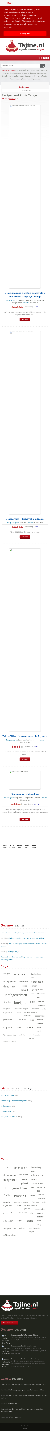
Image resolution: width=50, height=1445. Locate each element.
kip (38, 997)
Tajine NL (4, 933)
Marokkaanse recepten (21, 1009)
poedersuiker (40, 1016)
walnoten (22, 1035)
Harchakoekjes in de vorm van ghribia (14, 1101)
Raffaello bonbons (14, 1417)
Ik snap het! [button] (25, 34)
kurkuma (41, 1001)
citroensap (37, 981)
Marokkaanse (33, 303)
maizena (41, 1005)
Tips (28, 79)
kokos (32, 1002)
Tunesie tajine (6, 1111)
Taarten (44, 76)
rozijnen (40, 1020)
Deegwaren (31, 70)
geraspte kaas (37, 990)
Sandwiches (20, 76)
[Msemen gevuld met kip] (25, 780)
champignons (9, 981)
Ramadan (5, 76)
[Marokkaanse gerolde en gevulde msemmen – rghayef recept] (25, 196)
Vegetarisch (36, 79)
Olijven (18, 1013)
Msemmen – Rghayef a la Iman (25, 519)
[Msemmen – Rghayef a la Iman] (25, 422)
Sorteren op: (24, 87)
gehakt (24, 990)
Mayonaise (35, 1009)
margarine (6, 1009)
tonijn (39, 1031)
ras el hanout (22, 1019)
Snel (33, 76)
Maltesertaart (6, 1106)
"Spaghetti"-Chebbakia (9, 1117)
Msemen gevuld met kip (25, 794)
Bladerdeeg (36, 974)
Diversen (44, 70)
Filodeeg (24, 986)
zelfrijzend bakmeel (9, 1042)
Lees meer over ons (9, 1323)
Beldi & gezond (20, 70)
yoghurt (31, 1038)
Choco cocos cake (7, 1095)
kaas (32, 994)
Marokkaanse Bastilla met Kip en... (23, 1346)
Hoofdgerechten (16, 73)
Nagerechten (41, 73)
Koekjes (33, 73)
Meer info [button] (8, 27)
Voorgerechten (17, 303)
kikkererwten (41, 994)
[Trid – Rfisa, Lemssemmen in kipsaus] (25, 640)
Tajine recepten (15, 79)
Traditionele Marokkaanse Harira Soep (25, 1359)
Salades (12, 76)
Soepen (38, 76)
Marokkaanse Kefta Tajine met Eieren (24, 1335)
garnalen (33, 986)
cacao (33, 978)
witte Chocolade (34, 1035)
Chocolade (23, 981)
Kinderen (26, 73)
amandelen (20, 974)
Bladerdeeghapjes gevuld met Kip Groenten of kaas (28, 933)
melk (44, 1009)
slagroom (8, 1027)
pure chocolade (8, 1020)
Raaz (2, 957)
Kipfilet (7, 1002)
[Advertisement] (19, 868)
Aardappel (6, 973)
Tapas (24, 79)
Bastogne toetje (13, 951)
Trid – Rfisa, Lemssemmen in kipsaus (24, 736)
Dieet (38, 70)
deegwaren (10, 986)
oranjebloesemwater (30, 1012)
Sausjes (28, 76)
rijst (32, 1020)
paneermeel (28, 1015)
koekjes (20, 1003)
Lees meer (25, 319)
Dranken (6, 73)
